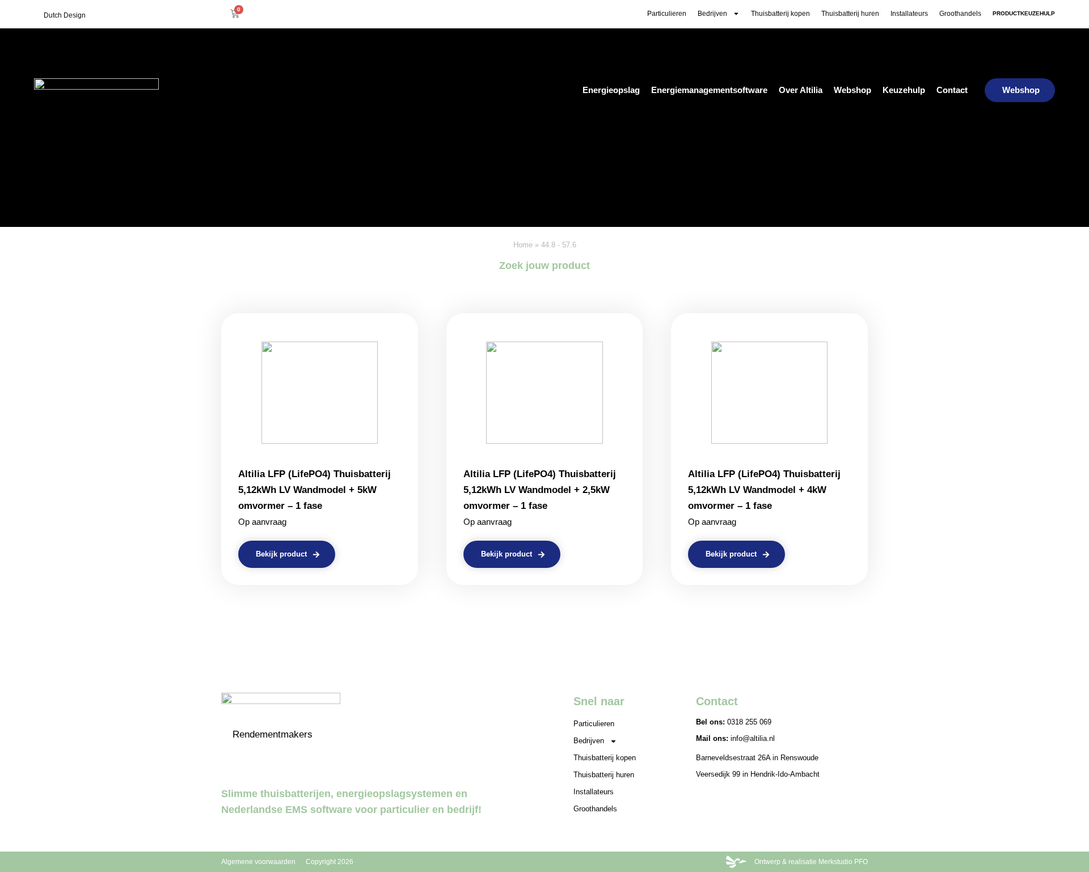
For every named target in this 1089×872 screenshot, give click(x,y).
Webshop (852, 90)
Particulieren (666, 14)
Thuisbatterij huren (850, 14)
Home (523, 245)
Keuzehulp (904, 90)
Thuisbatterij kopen (780, 14)
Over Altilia (800, 90)
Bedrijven (712, 14)
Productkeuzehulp (1024, 13)
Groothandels (960, 14)
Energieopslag (611, 90)
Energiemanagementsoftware (709, 90)
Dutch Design (65, 15)
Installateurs (909, 14)
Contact (952, 90)
